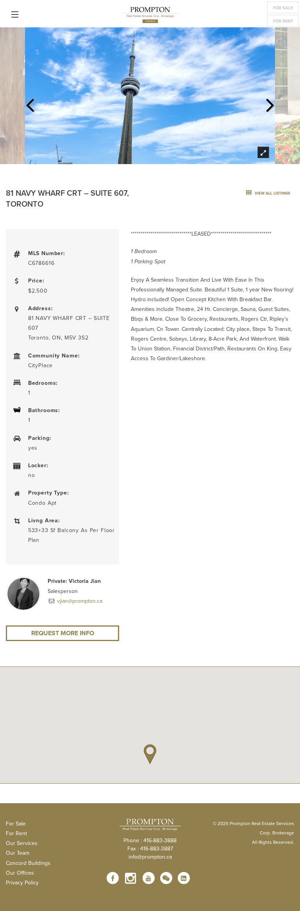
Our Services (22, 843)
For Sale (283, 8)
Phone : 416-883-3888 (150, 840)
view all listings (272, 193)
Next (270, 103)
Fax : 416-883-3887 (150, 848)
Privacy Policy (22, 882)
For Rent (283, 21)
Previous (30, 103)
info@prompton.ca (150, 857)
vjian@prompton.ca (78, 601)
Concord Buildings (28, 863)
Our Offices (20, 873)
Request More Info (62, 633)
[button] (150, 754)
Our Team (17, 853)
